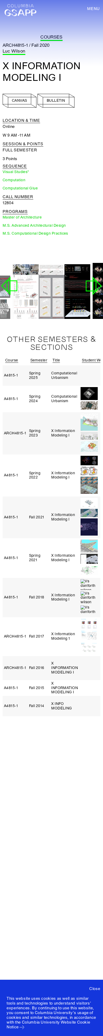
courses (51, 37)
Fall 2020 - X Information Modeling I (48, 305)
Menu (93, 8)
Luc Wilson (14, 51)
